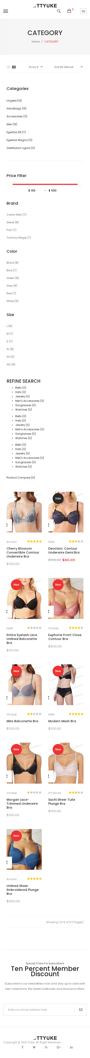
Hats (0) (20, 392)
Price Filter (17, 175)
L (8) (9, 326)
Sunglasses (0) (25, 405)
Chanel (53, 628)
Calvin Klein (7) (16, 214)
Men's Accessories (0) (29, 401)
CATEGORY (51, 41)
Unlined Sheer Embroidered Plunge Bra (23, 890)
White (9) (13, 301)
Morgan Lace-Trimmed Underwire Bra (22, 803)
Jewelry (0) (22, 396)
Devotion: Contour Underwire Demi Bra (64, 550)
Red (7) (11, 293)
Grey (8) (12, 286)
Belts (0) (20, 388)
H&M (51, 542)
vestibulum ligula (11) (21, 148)
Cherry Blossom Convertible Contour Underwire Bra (23, 552)
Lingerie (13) (14, 100)
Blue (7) (12, 270)
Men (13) (12, 124)
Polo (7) (11, 230)
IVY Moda (54, 793)
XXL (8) (11, 364)
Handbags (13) (16, 108)
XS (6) (10, 357)
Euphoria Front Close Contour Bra (64, 637)
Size (10, 314)
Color (12, 251)
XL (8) (10, 349)
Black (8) (13, 262)
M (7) (10, 334)
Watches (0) (23, 409)
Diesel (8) (13, 222)
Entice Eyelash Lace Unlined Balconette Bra (22, 639)
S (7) (10, 341)
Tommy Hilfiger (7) (19, 237)
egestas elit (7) (16, 132)
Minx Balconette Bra (22, 721)
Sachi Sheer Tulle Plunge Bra (61, 801)
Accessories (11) (17, 116)
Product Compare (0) (21, 477)
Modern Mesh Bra (62, 721)
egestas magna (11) (19, 140)
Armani (12, 542)
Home (36, 41)
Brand (12, 203)
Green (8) (13, 278)
